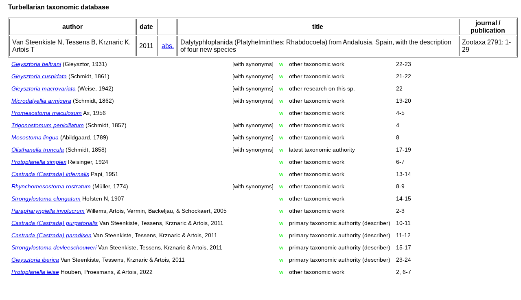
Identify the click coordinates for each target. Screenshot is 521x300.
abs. (168, 45)
